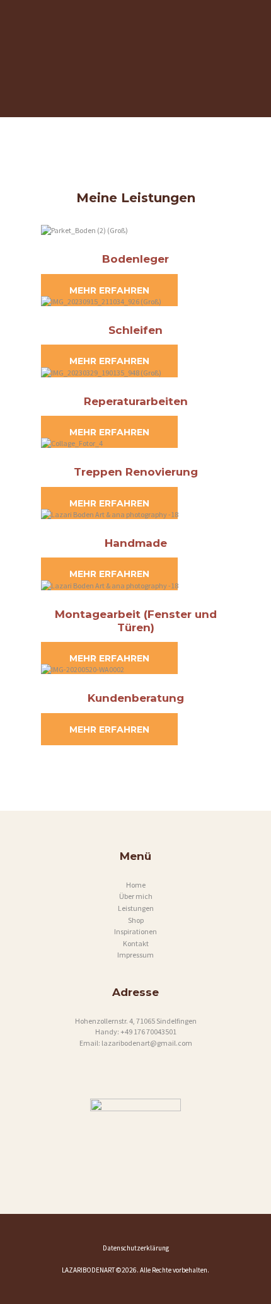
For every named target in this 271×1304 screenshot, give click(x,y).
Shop (136, 920)
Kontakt (136, 943)
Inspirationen (135, 931)
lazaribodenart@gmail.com (146, 1043)
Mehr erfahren (109, 289)
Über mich (136, 896)
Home (136, 884)
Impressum (135, 954)
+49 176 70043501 (148, 1031)
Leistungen (136, 908)
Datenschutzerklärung (136, 1248)
